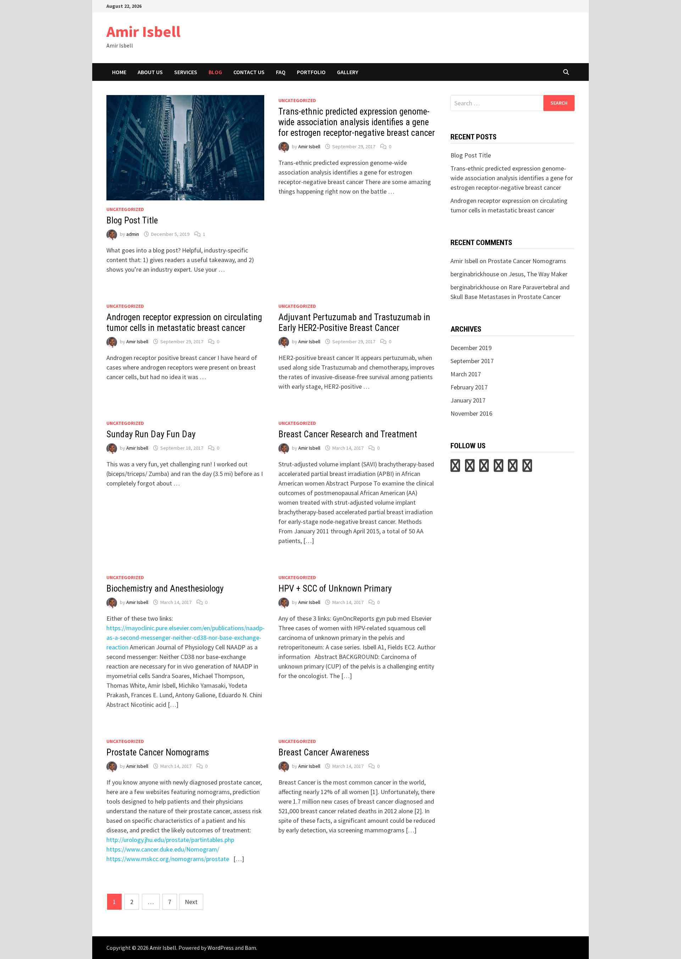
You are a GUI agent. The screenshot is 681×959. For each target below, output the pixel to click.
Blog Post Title (132, 220)
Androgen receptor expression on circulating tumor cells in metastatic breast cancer (184, 322)
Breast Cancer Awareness (323, 752)
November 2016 (471, 413)
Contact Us (249, 72)
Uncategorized (125, 209)
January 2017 (468, 400)
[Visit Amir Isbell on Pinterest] (470, 468)
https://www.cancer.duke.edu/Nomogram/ (162, 849)
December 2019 (471, 348)
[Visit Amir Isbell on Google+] (512, 468)
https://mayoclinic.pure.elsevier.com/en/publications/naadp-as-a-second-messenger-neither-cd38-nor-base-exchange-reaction (185, 637)
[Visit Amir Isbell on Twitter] (455, 468)
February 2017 (469, 387)
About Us (150, 72)
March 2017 (465, 374)
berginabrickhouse (474, 274)
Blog (215, 72)
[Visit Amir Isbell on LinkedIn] (484, 468)
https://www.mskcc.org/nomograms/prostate (167, 859)
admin (132, 234)
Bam (250, 947)
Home (119, 72)
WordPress (220, 947)
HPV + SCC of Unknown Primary (335, 588)
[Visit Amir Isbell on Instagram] (498, 468)
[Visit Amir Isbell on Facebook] (527, 468)
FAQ (281, 72)
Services (185, 72)
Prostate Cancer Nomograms (157, 752)
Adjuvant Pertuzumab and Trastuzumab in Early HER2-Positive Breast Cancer (354, 322)
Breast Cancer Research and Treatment (347, 434)
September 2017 (472, 361)
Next (191, 902)
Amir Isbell (143, 31)
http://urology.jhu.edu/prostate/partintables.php (170, 840)
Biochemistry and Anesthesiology (164, 588)
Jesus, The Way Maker (538, 274)
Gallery (347, 72)
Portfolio (311, 72)
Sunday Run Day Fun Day (150, 434)
